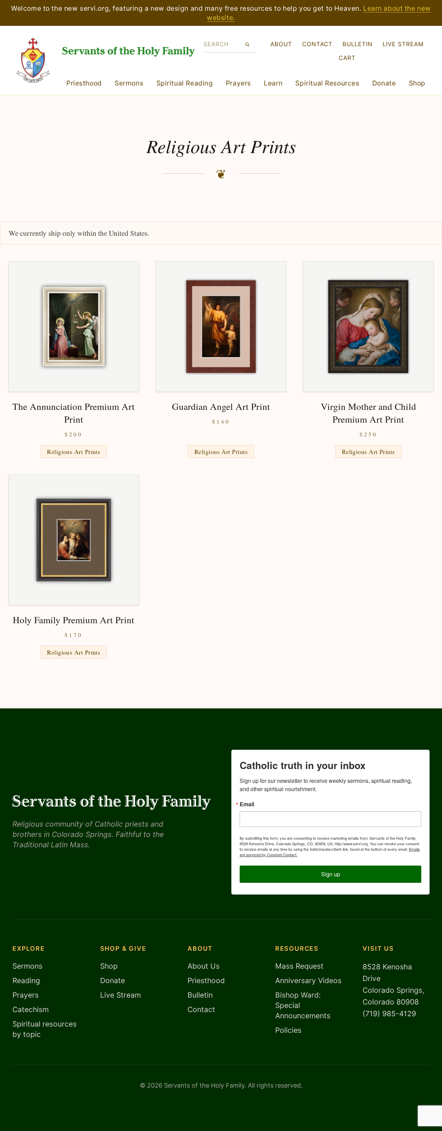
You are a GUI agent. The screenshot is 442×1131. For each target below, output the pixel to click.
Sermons (129, 83)
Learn (273, 83)
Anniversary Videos (308, 980)
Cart (347, 57)
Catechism (30, 1009)
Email (247, 804)
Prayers (238, 83)
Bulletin (358, 44)
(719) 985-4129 (389, 1013)
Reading (26, 980)
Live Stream (120, 995)
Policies (288, 1030)
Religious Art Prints (73, 451)
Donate (384, 83)
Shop (417, 83)
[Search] (247, 44)
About (281, 44)
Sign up (330, 874)
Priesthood (84, 83)
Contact (317, 44)
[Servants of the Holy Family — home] (128, 52)
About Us (204, 966)
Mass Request (299, 966)
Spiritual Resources (327, 83)
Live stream (403, 44)
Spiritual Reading (184, 83)
